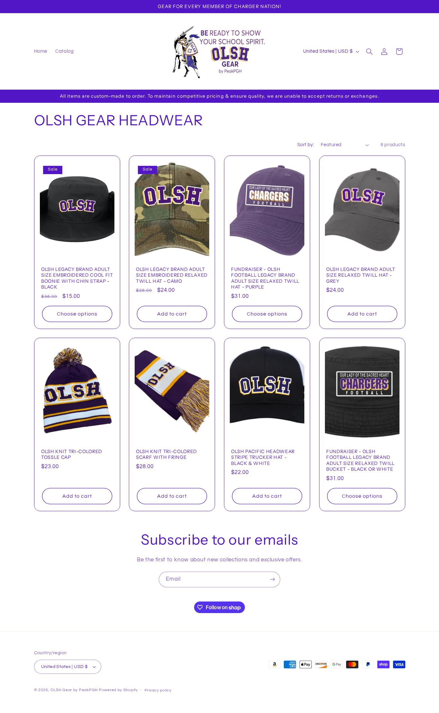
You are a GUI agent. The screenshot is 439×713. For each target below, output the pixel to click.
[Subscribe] (272, 579)
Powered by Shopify (118, 690)
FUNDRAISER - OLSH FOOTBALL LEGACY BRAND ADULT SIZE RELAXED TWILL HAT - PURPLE (265, 278)
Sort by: (305, 144)
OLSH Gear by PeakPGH (74, 690)
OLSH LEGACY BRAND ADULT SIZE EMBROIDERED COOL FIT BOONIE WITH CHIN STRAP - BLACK (77, 278)
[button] (369, 51)
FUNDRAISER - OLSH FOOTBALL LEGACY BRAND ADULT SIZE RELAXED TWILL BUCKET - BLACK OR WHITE (360, 460)
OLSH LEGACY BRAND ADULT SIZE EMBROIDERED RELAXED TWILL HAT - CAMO (172, 275)
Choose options (77, 313)
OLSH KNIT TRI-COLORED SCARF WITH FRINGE (166, 454)
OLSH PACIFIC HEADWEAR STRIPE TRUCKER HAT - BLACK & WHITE (263, 457)
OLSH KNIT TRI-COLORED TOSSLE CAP (71, 454)
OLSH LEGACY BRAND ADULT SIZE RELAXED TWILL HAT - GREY (360, 275)
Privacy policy (158, 690)
